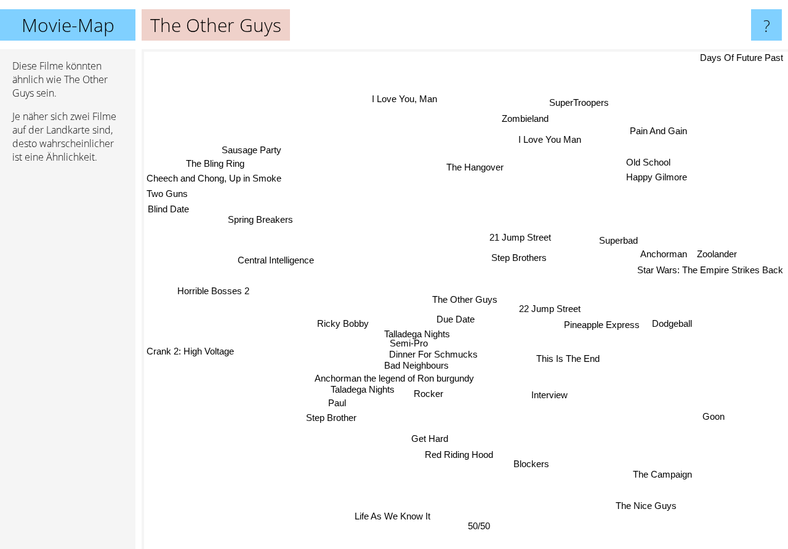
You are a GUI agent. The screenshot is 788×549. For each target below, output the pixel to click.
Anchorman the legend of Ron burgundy (396, 378)
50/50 (483, 525)
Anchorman (664, 250)
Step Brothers (519, 257)
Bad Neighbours (417, 364)
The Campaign (660, 475)
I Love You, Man (407, 97)
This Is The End (567, 360)
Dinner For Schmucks (434, 353)
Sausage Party (249, 152)
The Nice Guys (644, 506)
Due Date (455, 318)
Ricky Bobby (343, 323)
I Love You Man (544, 136)
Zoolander (718, 250)
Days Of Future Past (741, 57)
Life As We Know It (387, 515)
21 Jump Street (525, 240)
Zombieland (524, 118)
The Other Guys (464, 299)
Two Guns (167, 197)
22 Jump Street (551, 309)
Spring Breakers (258, 221)
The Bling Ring (211, 166)
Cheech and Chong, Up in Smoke (214, 181)
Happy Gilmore (654, 175)
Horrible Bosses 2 (214, 290)
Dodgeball (673, 321)
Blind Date (167, 212)
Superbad (614, 237)
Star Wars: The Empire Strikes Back (710, 267)
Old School (649, 160)
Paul (335, 402)
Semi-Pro (407, 341)
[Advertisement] (67, 361)
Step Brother (332, 417)
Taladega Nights (364, 388)
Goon (711, 418)
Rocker (429, 393)
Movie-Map (68, 25)
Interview (549, 395)
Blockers (531, 464)
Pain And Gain (656, 128)
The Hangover (475, 166)
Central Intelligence (277, 257)
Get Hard (432, 440)
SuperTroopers (581, 102)
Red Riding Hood (448, 456)
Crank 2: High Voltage (190, 355)
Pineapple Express (602, 325)
